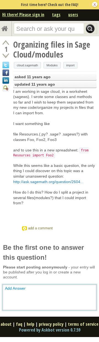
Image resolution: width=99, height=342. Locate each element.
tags (56, 15)
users (73, 15)
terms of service (83, 324)
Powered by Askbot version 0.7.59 (49, 330)
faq (19, 324)
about (6, 324)
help (30, 324)
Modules (52, 65)
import (70, 65)
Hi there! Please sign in (23, 15)
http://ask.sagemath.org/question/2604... (48, 182)
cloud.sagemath (27, 65)
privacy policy (51, 324)
